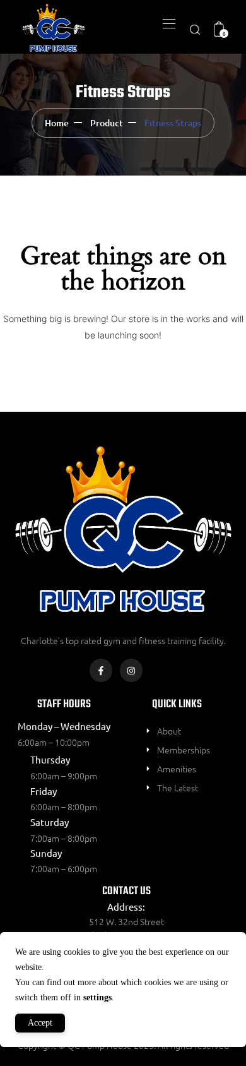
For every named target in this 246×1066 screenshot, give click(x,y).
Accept (40, 1022)
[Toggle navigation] (167, 23)
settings (97, 997)
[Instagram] (131, 670)
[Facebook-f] (101, 670)
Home (57, 123)
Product (106, 123)
